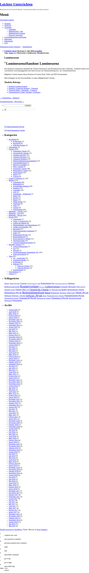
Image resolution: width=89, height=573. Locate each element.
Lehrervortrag (52, 286)
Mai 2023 (12, 370)
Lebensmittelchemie (20, 163)
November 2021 (14, 401)
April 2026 (12, 312)
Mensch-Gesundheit (20, 165)
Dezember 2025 (14, 319)
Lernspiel (64, 287)
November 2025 (14, 321)
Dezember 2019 (14, 444)
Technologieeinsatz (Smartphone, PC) (26, 252)
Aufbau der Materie (19, 223)
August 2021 (13, 407)
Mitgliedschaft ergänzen (17, 33)
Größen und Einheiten (20, 227)
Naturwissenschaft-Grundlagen (23, 231)
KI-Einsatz (16, 262)
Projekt (15, 198)
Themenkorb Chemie (11, 298)
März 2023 (12, 374)
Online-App (20, 289)
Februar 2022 (13, 395)
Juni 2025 (12, 329)
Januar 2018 (13, 489)
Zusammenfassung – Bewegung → (12, 102)
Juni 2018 (12, 479)
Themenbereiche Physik (74, 296)
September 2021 (14, 405)
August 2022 (13, 386)
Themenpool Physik (59, 298)
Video (15, 206)
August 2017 (13, 499)
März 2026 (12, 314)
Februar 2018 (13, 487)
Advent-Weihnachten (20, 246)
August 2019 (13, 452)
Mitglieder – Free (15, 213)
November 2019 (14, 446)
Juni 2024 (12, 349)
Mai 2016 (12, 526)
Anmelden (8, 27)
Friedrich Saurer (10, 51)
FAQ (6, 43)
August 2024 (13, 345)
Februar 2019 (13, 464)
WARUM (7, 25)
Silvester (16, 250)
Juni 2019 (12, 456)
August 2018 (13, 475)
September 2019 (14, 450)
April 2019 (12, 460)
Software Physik (23, 268)
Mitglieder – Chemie (16, 211)
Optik (15, 233)
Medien (11, 180)
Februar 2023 (13, 376)
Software (16, 264)
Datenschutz (8, 41)
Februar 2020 (13, 440)
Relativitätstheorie (19, 237)
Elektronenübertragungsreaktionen (25, 161)
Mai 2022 (12, 390)
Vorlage (15, 208)
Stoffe (15, 174)
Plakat (15, 196)
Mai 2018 (12, 481)
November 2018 (14, 469)
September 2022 (14, 384)
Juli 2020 (12, 430)
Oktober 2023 (13, 362)
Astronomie (17, 219)
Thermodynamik (18, 241)
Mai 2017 (12, 504)
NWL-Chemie (18, 167)
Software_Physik (34, 295)
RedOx (64, 290)
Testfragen (16, 204)
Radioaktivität (56, 290)
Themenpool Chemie (44, 298)
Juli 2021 (12, 409)
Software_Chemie (19, 296)
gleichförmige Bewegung (61, 283)
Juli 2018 (12, 477)
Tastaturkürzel (27, 47)
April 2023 (12, 372)
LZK (14, 192)
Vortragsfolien (18, 209)
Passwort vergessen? (16, 35)
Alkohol (12, 283)
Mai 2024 (12, 351)
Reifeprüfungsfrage (33, 292)
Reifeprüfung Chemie (20, 171)
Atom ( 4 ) (12, 53)
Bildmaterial (17, 184)
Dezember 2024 (14, 337)
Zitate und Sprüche (19, 254)
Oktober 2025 (13, 323)
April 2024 (12, 353)
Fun (14, 248)
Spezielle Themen (15, 245)
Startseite (7, 24)
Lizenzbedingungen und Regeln (15, 37)
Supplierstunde (18, 270)
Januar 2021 (13, 419)
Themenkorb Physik (27, 298)
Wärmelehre (17, 300)
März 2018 (12, 485)
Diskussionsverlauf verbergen (10, 47)
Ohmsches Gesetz (9, 290)
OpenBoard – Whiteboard (22, 194)
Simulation (55, 293)
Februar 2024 (13, 356)
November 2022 (14, 382)
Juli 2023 (12, 366)
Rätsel (15, 200)
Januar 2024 (13, 358)
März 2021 (12, 415)
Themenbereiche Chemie (55, 296)
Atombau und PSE (19, 155)
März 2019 (12, 462)
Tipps (10, 256)
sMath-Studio (17, 202)
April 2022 (12, 391)
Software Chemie (23, 266)
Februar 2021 (13, 417)
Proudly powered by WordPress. (11, 529)
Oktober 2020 (13, 425)
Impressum (8, 39)
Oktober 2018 (13, 471)
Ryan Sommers (42, 529)
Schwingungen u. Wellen (21, 239)
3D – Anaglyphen (19, 258)
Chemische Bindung (20, 159)
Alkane (6, 283)
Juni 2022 (12, 388)
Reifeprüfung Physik (20, 235)
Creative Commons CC (17, 178)
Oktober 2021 (13, 403)
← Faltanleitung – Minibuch (9, 98)
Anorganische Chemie (20, 153)
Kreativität (16, 143)
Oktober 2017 (13, 495)
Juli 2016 (12, 524)
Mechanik (16, 229)
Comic (38, 283)
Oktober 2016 (13, 518)
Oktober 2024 (13, 341)
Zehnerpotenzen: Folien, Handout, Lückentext (24, 92)
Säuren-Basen (18, 172)
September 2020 (14, 427)
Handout (16, 188)
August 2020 (13, 428)
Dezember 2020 (14, 421)
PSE (50, 290)
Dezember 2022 (14, 380)
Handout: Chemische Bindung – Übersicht (23, 88)
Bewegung (17, 283)
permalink (38, 51)
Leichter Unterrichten (16, 4)
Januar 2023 (13, 378)
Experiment (46, 283)
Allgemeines (13, 147)
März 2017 (12, 508)
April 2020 (12, 436)
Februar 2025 (13, 335)
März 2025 (12, 333)
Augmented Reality (19, 260)
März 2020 (12, 438)
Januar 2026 (13, 318)
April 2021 (12, 413)
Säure (44, 296)
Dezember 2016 (14, 514)
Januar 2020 (13, 442)
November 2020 (14, 423)
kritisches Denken (19, 145)
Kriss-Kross (42, 287)
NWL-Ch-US (80, 287)
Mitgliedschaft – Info (16, 31)
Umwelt (16, 176)
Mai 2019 (12, 458)
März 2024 (12, 355)
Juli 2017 (12, 501)
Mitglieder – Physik (15, 215)
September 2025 (14, 325)
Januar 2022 (13, 397)
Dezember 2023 (14, 360)
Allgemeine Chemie (20, 151)
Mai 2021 (12, 411)
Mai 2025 (12, 331)
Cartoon (23, 283)
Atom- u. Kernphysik (20, 221)
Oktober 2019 (13, 448)
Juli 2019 (12, 454)
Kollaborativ (17, 141)
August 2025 (13, 327)
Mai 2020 (12, 434)
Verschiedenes (13, 272)
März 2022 (12, 393)
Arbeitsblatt (17, 182)
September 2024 (14, 343)
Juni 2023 (12, 368)
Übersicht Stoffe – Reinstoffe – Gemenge (23, 90)
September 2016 (14, 520)
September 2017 (14, 497)
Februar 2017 (13, 510)
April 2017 (12, 506)
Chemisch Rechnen (19, 157)
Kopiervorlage (29, 286)
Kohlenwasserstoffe (12, 287)
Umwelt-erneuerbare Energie (23, 243)
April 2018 (12, 483)
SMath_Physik (82, 292)
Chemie (11, 149)
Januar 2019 (13, 465)
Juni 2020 (12, 432)
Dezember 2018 (14, 467)
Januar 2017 (13, 512)
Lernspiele (16, 190)
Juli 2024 (12, 347)
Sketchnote (63, 293)
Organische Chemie (20, 169)
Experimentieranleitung (21, 186)
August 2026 (13, 310)
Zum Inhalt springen (7, 20)
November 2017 (14, 493)
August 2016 (13, 522)
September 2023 (14, 364)
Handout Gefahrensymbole (18, 86)
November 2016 (14, 516)
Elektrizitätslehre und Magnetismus (25, 225)
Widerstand (8, 300)
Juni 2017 (12, 502)
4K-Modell (12, 139)
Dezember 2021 (14, 399)
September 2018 (14, 473)
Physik (11, 217)
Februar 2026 (13, 316)
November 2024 (14, 339)
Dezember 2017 (14, 491)
